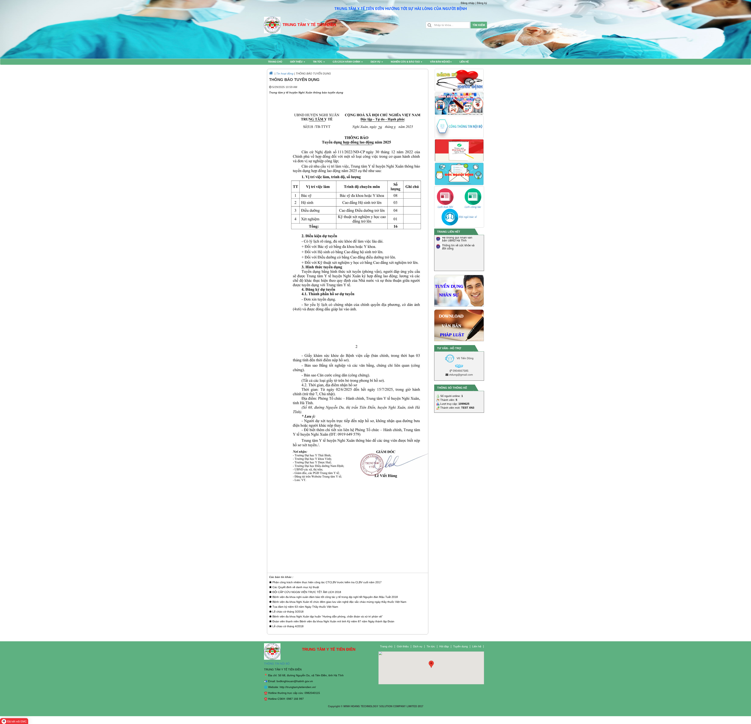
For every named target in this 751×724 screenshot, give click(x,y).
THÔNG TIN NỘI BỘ (277, 663)
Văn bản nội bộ (440, 61)
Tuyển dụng (460, 646)
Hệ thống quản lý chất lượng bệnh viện (456, 268)
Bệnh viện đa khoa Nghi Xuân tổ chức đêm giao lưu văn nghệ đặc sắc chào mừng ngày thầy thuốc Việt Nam (339, 601)
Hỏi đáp (444, 646)
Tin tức (318, 61)
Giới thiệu (296, 61)
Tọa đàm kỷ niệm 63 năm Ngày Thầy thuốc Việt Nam (305, 606)
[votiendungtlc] (459, 365)
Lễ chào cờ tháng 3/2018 (288, 611)
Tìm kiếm (479, 25)
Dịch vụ (376, 61)
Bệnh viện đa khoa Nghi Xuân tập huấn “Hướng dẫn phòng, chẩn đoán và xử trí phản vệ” (327, 616)
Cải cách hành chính (347, 61)
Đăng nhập (467, 2)
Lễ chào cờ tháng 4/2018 (288, 626)
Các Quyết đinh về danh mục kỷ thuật (295, 587)
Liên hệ (464, 61)
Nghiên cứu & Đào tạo (405, 61)
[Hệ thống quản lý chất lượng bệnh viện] (438, 267)
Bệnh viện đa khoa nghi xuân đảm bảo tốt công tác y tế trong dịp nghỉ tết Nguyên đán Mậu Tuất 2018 (335, 596)
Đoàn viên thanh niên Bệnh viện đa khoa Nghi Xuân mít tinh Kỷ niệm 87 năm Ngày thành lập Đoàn (333, 621)
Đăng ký (482, 2)
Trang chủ (275, 61)
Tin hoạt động (284, 73)
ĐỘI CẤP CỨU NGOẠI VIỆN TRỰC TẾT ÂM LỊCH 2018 (306, 592)
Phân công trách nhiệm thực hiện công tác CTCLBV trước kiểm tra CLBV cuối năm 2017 (327, 582)
